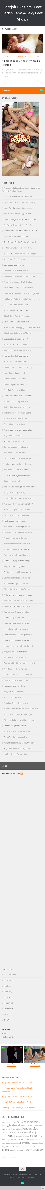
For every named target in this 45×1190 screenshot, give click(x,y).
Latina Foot (8, 1009)
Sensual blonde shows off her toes (17, 543)
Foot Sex (7, 997)
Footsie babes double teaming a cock (18, 572)
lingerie (32, 1140)
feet (25, 1128)
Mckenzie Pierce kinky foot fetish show (18, 600)
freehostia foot (5, 1157)
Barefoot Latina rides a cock (15, 378)
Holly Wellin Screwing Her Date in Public (17, 1102)
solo (34, 1146)
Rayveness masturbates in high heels (18, 532)
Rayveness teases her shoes (14, 686)
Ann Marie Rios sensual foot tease (16, 470)
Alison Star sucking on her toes (15, 538)
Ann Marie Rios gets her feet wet (16, 583)
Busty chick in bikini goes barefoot (17, 555)
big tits (9, 1125)
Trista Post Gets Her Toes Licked (16, 310)
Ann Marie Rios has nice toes (15, 452)
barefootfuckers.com (27, 1121)
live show (37, 1140)
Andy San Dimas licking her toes (16, 703)
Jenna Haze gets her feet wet (15, 726)
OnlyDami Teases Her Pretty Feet (16, 270)
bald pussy (6, 1122)
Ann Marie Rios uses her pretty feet (17, 526)
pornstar (24, 1142)
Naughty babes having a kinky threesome (19, 743)
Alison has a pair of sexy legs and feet (18, 430)
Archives (5, 1033)
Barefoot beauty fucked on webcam (17, 396)
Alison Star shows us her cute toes (17, 549)
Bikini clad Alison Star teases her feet (17, 458)
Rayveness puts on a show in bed (16, 680)
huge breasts (11, 1139)
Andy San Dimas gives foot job (15, 492)
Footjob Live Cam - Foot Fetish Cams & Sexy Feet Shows (22, 13)
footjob (5, 1136)
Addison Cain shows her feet (15, 441)
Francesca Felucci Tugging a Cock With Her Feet (22, 327)
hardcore (35, 1135)
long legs (5, 1143)
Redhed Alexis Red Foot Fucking (16, 356)
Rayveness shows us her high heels (17, 748)
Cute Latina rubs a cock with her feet (18, 407)
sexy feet (14, 1146)
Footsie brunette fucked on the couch (18, 464)
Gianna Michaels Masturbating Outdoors (19, 276)
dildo (20, 1129)
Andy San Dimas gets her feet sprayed (18, 714)
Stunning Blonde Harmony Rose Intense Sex (18, 1108)
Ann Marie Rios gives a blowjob (16, 390)
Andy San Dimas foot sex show (15, 652)
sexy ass (5, 1147)
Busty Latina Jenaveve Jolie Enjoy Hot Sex (18, 1096)
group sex (27, 1136)
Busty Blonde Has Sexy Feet (14, 373)
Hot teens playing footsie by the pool (18, 561)
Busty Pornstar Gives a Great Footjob (18, 208)
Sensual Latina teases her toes (15, 657)
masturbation (13, 1143)
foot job (34, 1132)
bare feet (13, 1122)
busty (29, 1125)
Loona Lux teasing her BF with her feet (18, 646)
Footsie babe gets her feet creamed (17, 509)
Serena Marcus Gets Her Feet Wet (16, 322)
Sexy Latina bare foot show (14, 424)
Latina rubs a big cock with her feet (17, 578)
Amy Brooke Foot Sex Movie (14, 259)
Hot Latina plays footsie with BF (16, 384)
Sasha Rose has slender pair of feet (17, 737)
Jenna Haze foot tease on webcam (17, 629)
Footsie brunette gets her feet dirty (17, 475)
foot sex (11, 1135)
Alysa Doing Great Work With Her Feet (18, 282)
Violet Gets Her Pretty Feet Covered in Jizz (19, 196)
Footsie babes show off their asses (17, 731)
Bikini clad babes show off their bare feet (19, 720)
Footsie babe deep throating (15, 521)
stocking (5, 1149)
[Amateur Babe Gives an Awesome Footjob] (22, 43)
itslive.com (23, 1139)
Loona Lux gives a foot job (14, 617)
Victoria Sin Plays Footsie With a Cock (18, 350)
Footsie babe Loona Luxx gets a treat (18, 635)
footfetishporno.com (20, 1132)
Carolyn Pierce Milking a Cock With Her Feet (20, 231)
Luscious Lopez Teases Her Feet (16, 339)
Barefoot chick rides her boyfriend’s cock (19, 663)
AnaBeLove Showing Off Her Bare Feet (18, 225)
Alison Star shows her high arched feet (18, 504)
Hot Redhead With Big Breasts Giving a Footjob (22, 299)
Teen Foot (26, 57)
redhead (40, 1143)
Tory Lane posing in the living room (17, 447)
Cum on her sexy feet (12, 481)
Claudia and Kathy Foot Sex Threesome (19, 333)
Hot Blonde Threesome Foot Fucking (18, 367)
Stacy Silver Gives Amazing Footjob (17, 361)
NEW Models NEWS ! (10, 1077)
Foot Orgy (8, 991)
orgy (18, 1143)
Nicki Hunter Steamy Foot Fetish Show (18, 287)
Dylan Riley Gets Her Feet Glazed (16, 305)
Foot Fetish (7, 57)
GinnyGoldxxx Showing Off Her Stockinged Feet (21, 293)
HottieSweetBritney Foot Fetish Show (18, 248)
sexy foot (22, 1147)
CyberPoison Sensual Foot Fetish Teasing (19, 202)
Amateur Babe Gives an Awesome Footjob (20, 253)
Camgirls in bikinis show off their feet (18, 606)
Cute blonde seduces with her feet (16, 640)
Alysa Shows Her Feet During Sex (16, 236)
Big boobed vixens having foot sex (17, 589)
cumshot (14, 1128)
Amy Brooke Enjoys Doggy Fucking (17, 213)
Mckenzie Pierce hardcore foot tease (18, 595)
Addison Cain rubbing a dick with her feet (19, 487)
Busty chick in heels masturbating (16, 515)
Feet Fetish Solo (10, 974)
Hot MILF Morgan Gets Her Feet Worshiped (20, 219)
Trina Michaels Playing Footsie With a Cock (20, 242)
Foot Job (17, 57)
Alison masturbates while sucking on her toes (21, 708)
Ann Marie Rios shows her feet (15, 669)
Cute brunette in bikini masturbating (17, 413)
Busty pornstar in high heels (14, 566)
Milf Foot (7, 1014)
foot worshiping (20, 1136)
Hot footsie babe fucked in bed (15, 754)
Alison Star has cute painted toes (16, 401)
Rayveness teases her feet (13, 435)
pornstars (33, 1143)
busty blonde (37, 1125)
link (42, 1151)
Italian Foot (8, 1003)
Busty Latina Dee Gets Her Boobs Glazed (17, 1082)
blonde (17, 1125)
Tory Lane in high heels (13, 697)
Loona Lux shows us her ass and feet (18, 674)
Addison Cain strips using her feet (16, 612)
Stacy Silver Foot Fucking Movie (16, 344)
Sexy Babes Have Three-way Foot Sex (18, 265)
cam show (6, 1129)
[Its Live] (41, 90)
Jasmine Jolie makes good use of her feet (19, 498)
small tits (29, 1147)
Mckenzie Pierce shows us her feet (17, 623)
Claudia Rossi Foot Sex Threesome (17, 316)
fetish (31, 1128)
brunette (24, 1125)
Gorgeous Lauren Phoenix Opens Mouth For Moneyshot (18, 1089)
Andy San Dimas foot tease (14, 691)
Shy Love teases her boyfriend (15, 418)
